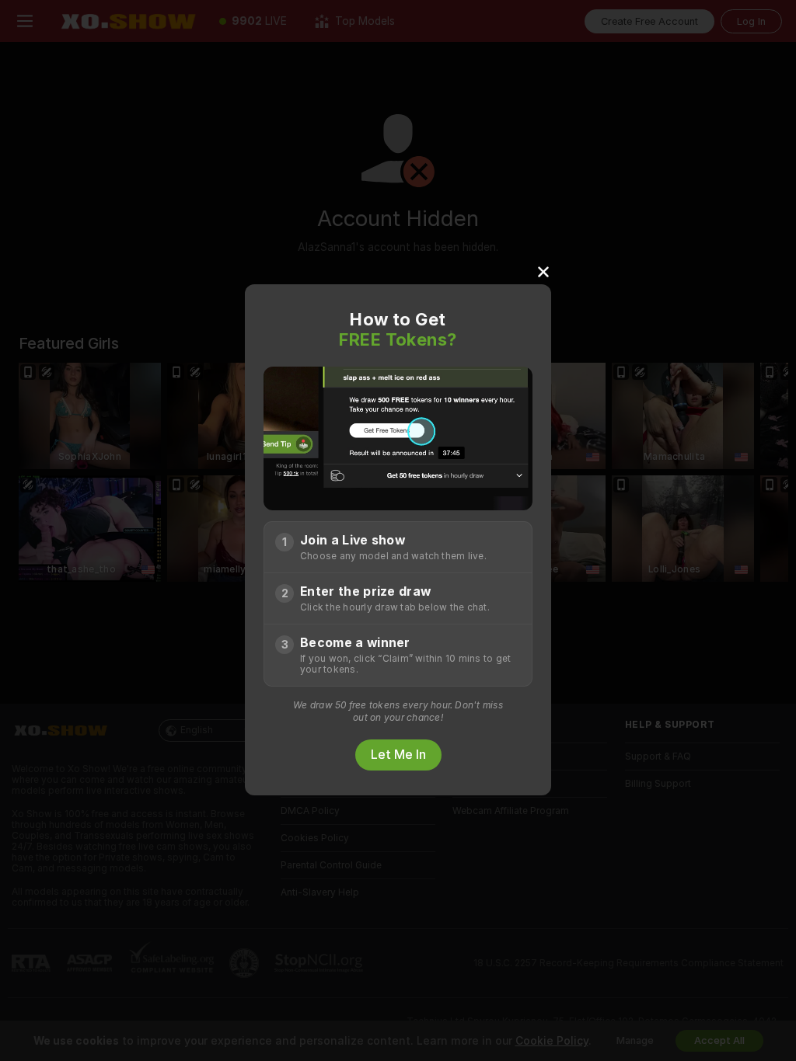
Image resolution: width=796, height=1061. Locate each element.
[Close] (543, 271)
